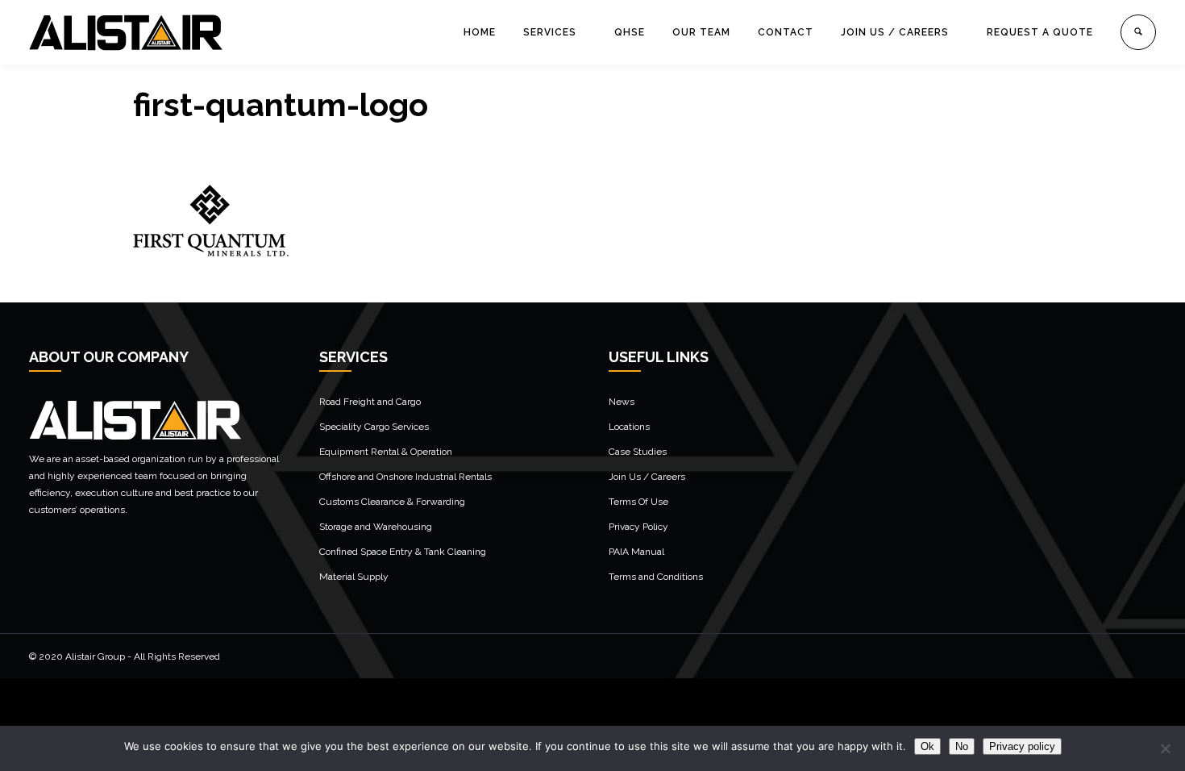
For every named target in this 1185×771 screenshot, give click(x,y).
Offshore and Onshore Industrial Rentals (405, 476)
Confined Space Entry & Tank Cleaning (402, 551)
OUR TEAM (701, 32)
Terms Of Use (638, 501)
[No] (1165, 748)
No (961, 746)
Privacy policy (1022, 746)
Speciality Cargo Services (374, 426)
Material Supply (354, 576)
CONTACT (785, 32)
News (621, 401)
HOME (480, 32)
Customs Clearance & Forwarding (392, 501)
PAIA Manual (636, 551)
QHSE (629, 32)
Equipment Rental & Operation (385, 451)
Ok (927, 746)
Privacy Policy (638, 526)
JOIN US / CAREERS (895, 32)
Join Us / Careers (647, 476)
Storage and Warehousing (375, 526)
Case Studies (638, 451)
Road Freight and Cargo (370, 401)
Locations (629, 426)
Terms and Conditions (656, 576)
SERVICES (549, 32)
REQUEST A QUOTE (1040, 32)
